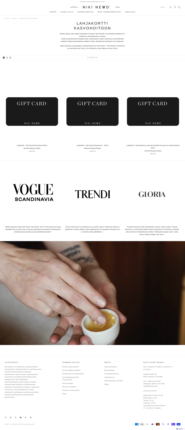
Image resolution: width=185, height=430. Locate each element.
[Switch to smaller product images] (7, 57)
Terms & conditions (69, 387)
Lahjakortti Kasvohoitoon (28, 18)
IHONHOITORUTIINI (85, 12)
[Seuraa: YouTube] (21, 417)
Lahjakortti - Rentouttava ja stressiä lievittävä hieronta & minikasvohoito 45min (153, 147)
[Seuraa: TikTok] (26, 417)
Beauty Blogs (109, 370)
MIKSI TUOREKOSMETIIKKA (109, 12)
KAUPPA (53, 12)
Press (64, 394)
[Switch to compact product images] (10, 57)
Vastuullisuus (109, 377)
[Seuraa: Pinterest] (16, 417)
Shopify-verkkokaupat (26, 424)
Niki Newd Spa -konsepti (113, 381)
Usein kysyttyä (67, 383)
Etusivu (7, 18)
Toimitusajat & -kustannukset (73, 374)
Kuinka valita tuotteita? (70, 367)
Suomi (162, 7)
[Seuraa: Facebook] (6, 417)
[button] (180, 429)
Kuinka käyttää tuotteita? (71, 370)
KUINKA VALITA (67, 12)
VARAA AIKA (130, 12)
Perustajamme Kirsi (111, 374)
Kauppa (14, 18)
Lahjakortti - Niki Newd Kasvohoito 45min (32, 145)
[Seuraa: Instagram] (11, 417)
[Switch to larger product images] (4, 57)
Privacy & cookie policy (71, 390)
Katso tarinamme (110, 367)
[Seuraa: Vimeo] (31, 417)
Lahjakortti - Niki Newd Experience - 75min (92, 145)
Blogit (106, 384)
